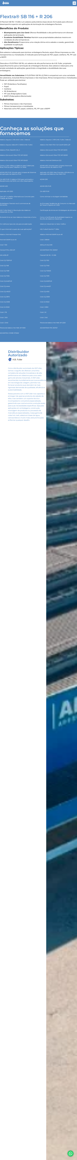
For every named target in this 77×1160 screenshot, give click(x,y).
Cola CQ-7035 (5, 276)
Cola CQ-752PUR (6, 260)
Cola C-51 (43, 312)
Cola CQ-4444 (5, 286)
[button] (74, 3)
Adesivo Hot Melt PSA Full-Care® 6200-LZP (55, 145)
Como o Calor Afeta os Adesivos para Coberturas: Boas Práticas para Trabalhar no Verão (17, 166)
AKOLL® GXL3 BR (46, 245)
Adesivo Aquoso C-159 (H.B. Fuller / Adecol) (15, 140)
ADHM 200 (44, 179)
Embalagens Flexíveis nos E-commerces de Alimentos (15, 204)
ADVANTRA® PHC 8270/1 (48, 328)
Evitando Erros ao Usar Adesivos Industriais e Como (18, 217)
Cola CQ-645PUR (6, 281)
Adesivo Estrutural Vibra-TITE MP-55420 (14, 160)
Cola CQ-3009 (45, 297)
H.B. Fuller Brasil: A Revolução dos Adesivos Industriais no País (15, 211)
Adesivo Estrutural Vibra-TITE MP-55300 (54, 155)
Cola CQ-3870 (5, 297)
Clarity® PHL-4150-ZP (7, 250)
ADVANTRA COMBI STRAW (9, 333)
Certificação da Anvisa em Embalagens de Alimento (58, 210)
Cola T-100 (3, 245)
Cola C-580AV (45, 240)
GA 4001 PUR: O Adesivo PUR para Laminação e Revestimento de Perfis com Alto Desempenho (16, 180)
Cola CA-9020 (5, 307)
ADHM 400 (4, 186)
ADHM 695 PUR (45, 186)
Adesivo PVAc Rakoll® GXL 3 (10, 150)
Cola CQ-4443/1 (45, 286)
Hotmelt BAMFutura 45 (8, 240)
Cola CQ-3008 (5, 302)
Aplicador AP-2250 (6, 191)
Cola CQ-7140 (44, 266)
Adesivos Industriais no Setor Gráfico (53, 224)
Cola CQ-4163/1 (5, 291)
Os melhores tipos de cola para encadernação (16, 224)
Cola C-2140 (4, 323)
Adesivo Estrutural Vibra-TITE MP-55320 (14, 155)
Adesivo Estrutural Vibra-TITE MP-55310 (53, 150)
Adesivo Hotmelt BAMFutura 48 (51, 234)
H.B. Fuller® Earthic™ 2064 (49, 229)
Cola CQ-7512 (44, 260)
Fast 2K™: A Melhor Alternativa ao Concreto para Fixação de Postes (17, 197)
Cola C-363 (4, 317)
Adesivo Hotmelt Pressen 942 (10, 234)
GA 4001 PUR (44, 191)
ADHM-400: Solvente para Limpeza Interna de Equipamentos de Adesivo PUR (56, 166)
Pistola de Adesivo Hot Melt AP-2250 (53, 323)
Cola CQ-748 (4, 266)
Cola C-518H (44, 307)
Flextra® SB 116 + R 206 (48, 255)
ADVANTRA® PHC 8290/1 (49, 250)
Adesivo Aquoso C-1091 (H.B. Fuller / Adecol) (55, 140)
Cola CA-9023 (44, 302)
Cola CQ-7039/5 (45, 271)
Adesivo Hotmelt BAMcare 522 (50, 160)
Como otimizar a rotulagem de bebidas (54, 196)
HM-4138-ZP (4, 255)
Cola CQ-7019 (44, 276)
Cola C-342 (44, 317)
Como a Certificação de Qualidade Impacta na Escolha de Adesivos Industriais (56, 218)
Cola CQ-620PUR (46, 281)
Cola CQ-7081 (4, 271)
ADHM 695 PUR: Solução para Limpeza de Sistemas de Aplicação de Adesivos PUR (18, 173)
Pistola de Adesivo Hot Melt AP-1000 (12, 328)
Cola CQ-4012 (44, 291)
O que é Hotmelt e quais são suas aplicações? (16, 229)
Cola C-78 (3, 312)
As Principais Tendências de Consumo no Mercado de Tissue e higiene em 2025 (57, 204)
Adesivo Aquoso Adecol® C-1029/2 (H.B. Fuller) (16, 145)
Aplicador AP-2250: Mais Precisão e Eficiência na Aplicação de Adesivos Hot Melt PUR (57, 173)
